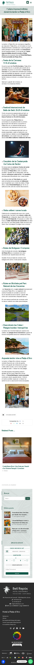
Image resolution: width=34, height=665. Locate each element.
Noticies (6, 470)
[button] (30, 2)
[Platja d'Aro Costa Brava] (9, 3)
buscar (17, 573)
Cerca (28, 498)
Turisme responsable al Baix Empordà (12, 622)
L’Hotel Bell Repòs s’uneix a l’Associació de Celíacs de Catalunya (20, 522)
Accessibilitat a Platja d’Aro (9, 624)
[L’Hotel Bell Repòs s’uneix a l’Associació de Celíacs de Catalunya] (7, 523)
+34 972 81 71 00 (17, 599)
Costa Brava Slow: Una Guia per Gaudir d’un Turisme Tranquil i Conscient (20, 514)
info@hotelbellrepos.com (17, 603)
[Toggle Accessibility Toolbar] (3, 662)
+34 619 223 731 (17, 601)
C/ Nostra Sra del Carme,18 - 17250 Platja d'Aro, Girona (17, 597)
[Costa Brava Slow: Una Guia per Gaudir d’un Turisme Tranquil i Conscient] (7, 515)
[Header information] (27, 2)
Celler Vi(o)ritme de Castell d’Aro (17, 220)
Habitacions (5, 616)
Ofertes (4, 618)
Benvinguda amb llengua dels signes (11, 620)
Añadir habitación (17, 565)
